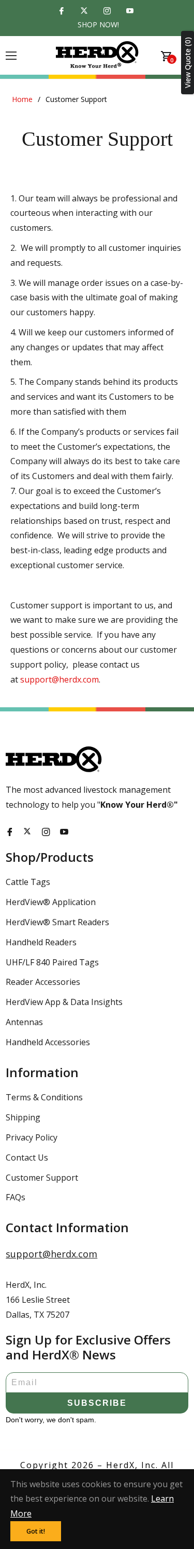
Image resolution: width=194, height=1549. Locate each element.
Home (22, 99)
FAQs (15, 1197)
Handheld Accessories (48, 1042)
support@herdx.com (59, 679)
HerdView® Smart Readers (57, 922)
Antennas (24, 1022)
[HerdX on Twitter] (86, 11)
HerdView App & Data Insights (64, 1002)
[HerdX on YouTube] (131, 11)
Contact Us (27, 1157)
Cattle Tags (28, 882)
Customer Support (42, 1177)
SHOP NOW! (98, 24)
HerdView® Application (51, 902)
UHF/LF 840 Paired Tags (52, 962)
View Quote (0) (187, 62)
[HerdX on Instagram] (108, 11)
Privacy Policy (31, 1137)
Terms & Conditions (44, 1097)
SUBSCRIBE (97, 1403)
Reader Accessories (43, 982)
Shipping (23, 1117)
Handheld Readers (41, 942)
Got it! (35, 1531)
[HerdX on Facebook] (63, 11)
